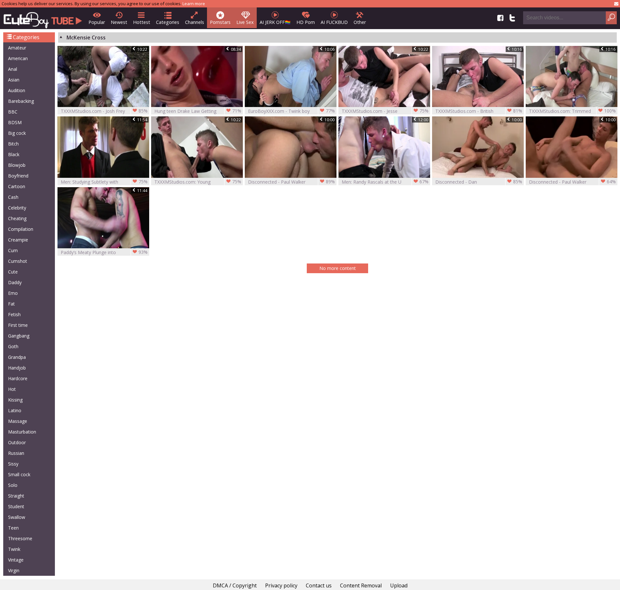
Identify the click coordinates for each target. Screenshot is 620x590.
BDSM (15, 122)
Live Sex (245, 22)
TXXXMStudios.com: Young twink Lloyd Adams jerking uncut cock (197, 181)
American (18, 58)
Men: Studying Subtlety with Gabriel (104, 181)
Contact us (319, 585)
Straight (16, 496)
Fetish (14, 314)
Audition (16, 90)
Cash (13, 197)
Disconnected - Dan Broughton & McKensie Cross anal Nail (478, 181)
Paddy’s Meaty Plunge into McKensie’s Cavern (104, 252)
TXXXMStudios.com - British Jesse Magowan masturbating (478, 111)
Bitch (13, 144)
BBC (12, 112)
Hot (12, 389)
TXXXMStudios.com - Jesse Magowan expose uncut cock (385, 111)
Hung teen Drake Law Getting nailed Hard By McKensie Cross (197, 111)
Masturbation (22, 432)
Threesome (20, 538)
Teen (13, 528)
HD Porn (305, 22)
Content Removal (361, 585)
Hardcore (17, 378)
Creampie (18, 240)
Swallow (16, 517)
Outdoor (17, 442)
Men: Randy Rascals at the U (385, 181)
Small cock (19, 474)
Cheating (17, 218)
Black (13, 154)
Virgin (13, 570)
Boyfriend (18, 176)
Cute (13, 272)
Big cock (17, 133)
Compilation (20, 229)
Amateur (17, 48)
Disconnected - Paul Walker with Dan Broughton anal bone (291, 181)
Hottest (141, 22)
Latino (14, 410)
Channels (194, 22)
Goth (13, 346)
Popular (96, 22)
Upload (399, 585)
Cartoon (16, 186)
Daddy (15, 282)
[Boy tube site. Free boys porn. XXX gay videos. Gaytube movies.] (43, 18)
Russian (16, 453)
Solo (12, 485)
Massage (17, 421)
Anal (12, 69)
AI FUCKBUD (334, 22)
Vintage (16, 560)
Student (16, 506)
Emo (13, 293)
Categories (167, 22)
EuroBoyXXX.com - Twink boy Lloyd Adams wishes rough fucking (291, 111)
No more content (337, 268)
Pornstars (220, 22)
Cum (13, 250)
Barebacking (21, 101)
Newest (119, 22)
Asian (13, 80)
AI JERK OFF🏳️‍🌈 (275, 22)
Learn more (193, 3)
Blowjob (17, 165)
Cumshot (17, 261)
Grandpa (17, 357)
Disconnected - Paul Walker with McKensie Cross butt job (572, 181)
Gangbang (18, 336)
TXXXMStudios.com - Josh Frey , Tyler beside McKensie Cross (104, 111)
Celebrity (17, 208)
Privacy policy (281, 585)
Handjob (17, 368)
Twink (14, 549)
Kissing (15, 400)
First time (18, 325)
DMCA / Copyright (235, 585)
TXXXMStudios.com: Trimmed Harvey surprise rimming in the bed (572, 111)
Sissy (13, 464)
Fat (11, 304)
